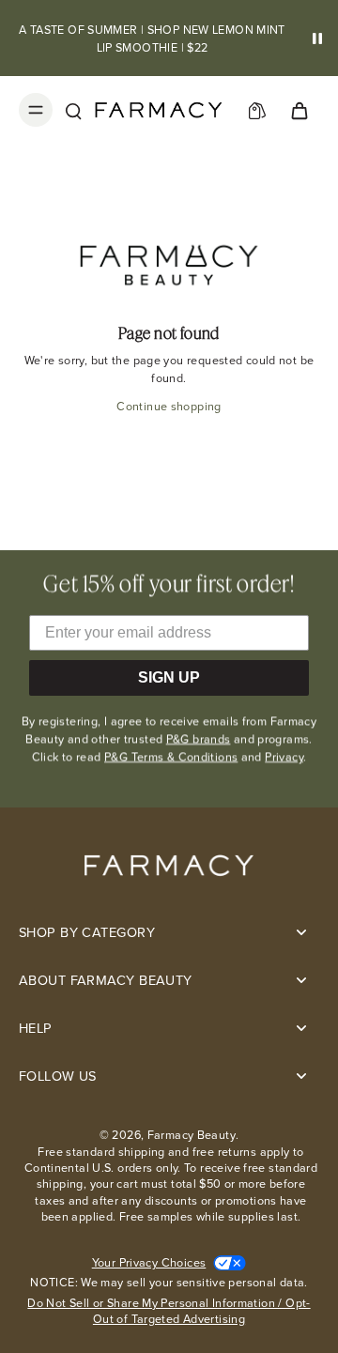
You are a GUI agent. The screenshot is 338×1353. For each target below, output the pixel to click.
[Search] (73, 110)
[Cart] (298, 110)
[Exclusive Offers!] (257, 110)
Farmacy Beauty (191, 1135)
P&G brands (198, 738)
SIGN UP (169, 677)
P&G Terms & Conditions (171, 756)
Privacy (284, 756)
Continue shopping (168, 406)
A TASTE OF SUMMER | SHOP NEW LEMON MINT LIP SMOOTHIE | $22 (152, 38)
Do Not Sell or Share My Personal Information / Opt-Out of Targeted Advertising (168, 1311)
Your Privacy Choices (149, 1262)
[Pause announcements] (317, 38)
